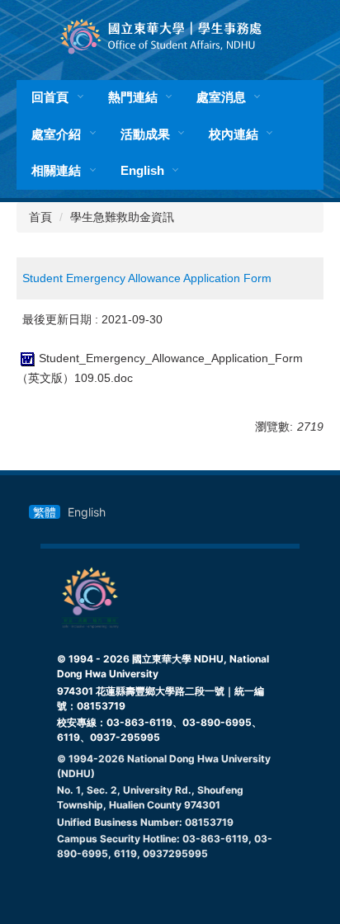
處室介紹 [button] (56, 134)
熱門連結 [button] (133, 97)
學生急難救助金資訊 (122, 217)
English (142, 170)
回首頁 (49, 97)
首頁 (40, 217)
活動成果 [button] (145, 134)
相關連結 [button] (56, 170)
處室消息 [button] (221, 97)
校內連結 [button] (233, 134)
